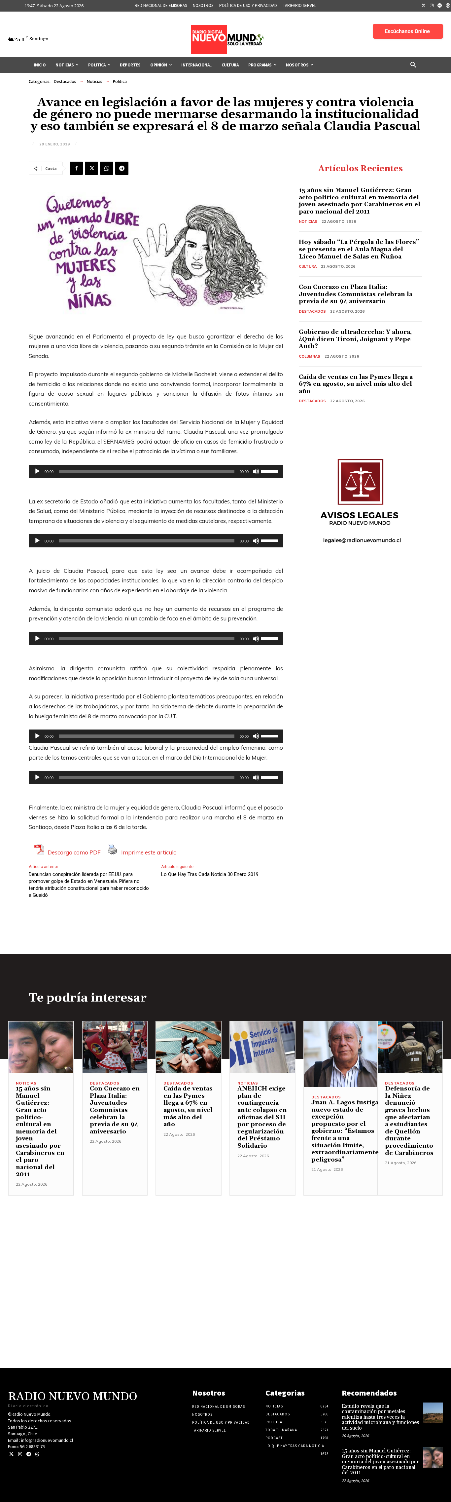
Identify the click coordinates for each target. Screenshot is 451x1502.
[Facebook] (76, 168)
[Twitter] (423, 6)
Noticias (94, 81)
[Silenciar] (256, 471)
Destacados (65, 81)
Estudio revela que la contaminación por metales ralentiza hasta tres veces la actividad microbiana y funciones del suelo (380, 1417)
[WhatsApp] (106, 168)
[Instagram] (432, 6)
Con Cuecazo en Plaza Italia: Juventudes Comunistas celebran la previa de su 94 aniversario (355, 294)
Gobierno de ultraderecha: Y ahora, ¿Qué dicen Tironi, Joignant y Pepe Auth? (355, 339)
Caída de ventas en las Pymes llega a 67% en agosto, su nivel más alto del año (356, 384)
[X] (91, 168)
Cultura (308, 266)
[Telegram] (439, 6)
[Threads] (37, 1454)
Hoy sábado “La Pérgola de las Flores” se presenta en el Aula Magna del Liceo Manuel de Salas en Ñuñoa (359, 249)
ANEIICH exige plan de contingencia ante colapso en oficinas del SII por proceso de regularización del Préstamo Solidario (262, 1117)
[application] (156, 471)
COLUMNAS (309, 356)
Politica (120, 81)
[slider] (270, 471)
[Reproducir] (37, 471)
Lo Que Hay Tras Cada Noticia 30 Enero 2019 (210, 874)
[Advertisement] (225, 1242)
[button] (413, 65)
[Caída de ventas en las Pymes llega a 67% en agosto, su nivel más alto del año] (188, 1047)
